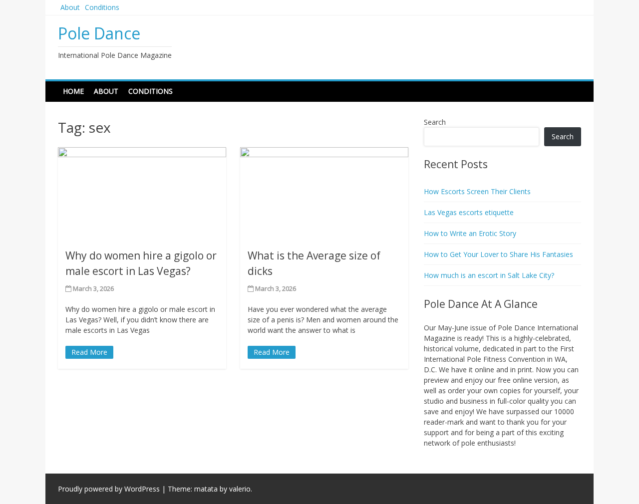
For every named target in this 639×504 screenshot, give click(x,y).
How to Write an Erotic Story (470, 233)
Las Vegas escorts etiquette (469, 212)
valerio (240, 489)
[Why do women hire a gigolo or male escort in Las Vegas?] (142, 194)
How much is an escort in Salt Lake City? (489, 275)
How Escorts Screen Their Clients (477, 191)
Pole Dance (99, 33)
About (70, 7)
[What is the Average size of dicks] (324, 194)
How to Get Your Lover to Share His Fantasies (498, 254)
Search (435, 122)
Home (73, 91)
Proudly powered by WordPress (109, 489)
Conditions (102, 7)
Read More (89, 352)
